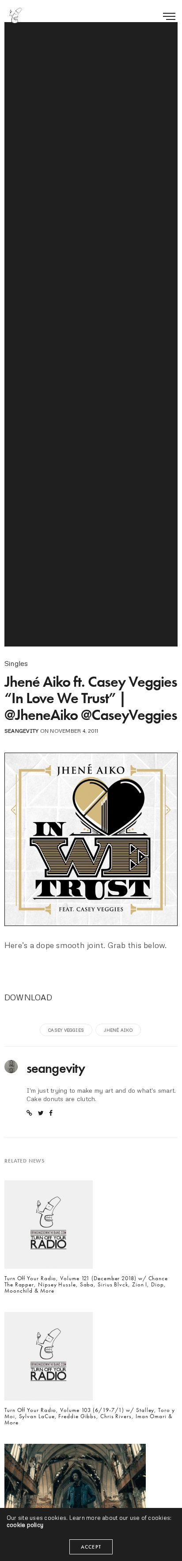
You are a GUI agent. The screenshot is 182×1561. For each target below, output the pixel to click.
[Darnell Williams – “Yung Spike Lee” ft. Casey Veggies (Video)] (75, 1485)
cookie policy (25, 1524)
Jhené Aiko (118, 1030)
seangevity (21, 730)
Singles (16, 663)
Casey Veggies (66, 1030)
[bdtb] (15, 15)
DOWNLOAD (28, 997)
